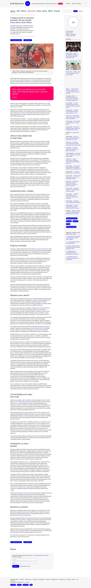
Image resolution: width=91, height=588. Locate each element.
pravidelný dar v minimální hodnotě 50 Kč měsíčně (37, 555)
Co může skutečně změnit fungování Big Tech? (72, 242)
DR (27, 3)
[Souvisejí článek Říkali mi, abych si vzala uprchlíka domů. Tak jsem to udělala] (73, 65)
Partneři (13, 580)
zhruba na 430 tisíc (21, 112)
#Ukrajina (69, 221)
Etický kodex (42, 579)
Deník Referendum (17, 3)
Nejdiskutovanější (76, 232)
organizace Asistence (24, 83)
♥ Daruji (60, 3)
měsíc (74, 233)
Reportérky (32, 11)
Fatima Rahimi (15, 22)
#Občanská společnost (72, 218)
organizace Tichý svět (23, 493)
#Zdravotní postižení (71, 227)
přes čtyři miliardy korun (24, 515)
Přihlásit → (15, 566)
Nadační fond (62, 579)
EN (82, 11)
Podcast (57, 11)
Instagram (25, 584)
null (77, 579)
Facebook (13, 584)
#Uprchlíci (75, 221)
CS (80, 11)
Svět (18, 11)
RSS (31, 584)
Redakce (22, 579)
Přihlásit (68, 3)
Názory (23, 11)
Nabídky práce (54, 579)
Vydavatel (35, 579)
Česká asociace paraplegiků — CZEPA (34, 160)
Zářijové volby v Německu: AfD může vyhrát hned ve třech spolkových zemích (73, 247)
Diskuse (48, 579)
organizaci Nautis (31, 276)
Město (50, 11)
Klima (39, 11)
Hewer (26, 462)
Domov (12, 11)
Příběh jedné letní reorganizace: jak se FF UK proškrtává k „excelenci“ (72, 253)
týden (71, 233)
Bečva (44, 11)
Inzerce (73, 579)
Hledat (75, 11)
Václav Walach (26, 22)
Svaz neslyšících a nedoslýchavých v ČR (40, 300)
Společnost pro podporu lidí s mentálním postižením (23, 400)
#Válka (68, 224)
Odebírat (76, 3)
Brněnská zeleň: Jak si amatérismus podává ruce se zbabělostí (72, 258)
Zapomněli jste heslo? (25, 566)
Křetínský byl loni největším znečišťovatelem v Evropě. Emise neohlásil (73, 238)
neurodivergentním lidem (36, 328)
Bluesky (68, 579)
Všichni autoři (28, 579)
